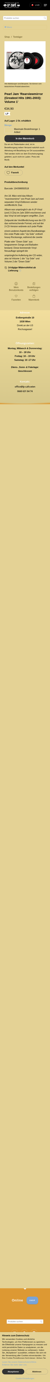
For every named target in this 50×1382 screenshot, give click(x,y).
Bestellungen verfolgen (33, 288)
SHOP (32, 1300)
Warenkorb (33, 300)
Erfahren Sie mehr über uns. (14, 1365)
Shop (7, 37)
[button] (45, 5)
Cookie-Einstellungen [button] (25, 1378)
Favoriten (16, 300)
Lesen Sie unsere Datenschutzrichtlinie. (19, 1362)
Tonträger (17, 37)
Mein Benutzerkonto (16, 288)
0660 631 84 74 (25, 391)
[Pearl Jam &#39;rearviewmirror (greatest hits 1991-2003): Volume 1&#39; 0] (25, 61)
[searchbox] (25, 18)
